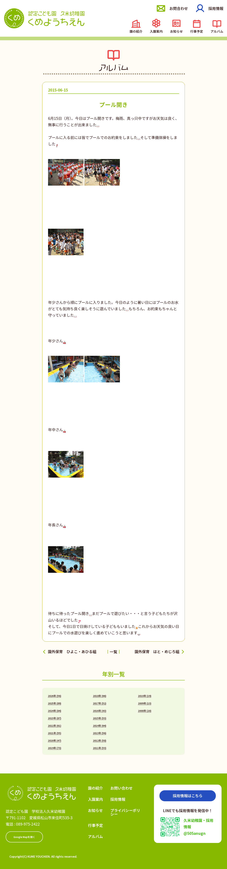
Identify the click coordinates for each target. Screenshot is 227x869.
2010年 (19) (144, 696)
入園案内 (156, 31)
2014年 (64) (99, 725)
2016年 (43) (99, 710)
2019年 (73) (54, 748)
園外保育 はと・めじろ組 (157, 651)
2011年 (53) (99, 748)
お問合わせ (178, 8)
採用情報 (215, 8)
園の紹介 (136, 31)
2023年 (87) (54, 718)
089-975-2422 (28, 824)
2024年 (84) (54, 710)
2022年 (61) (54, 725)
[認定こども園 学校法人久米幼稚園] (44, 18)
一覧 (113, 652)
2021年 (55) (54, 733)
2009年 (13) (144, 703)
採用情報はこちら (188, 795)
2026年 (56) (54, 696)
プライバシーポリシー (125, 812)
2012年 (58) (99, 740)
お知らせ (176, 31)
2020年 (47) (54, 740)
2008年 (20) (144, 710)
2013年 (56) (99, 733)
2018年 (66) (99, 696)
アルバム (217, 31)
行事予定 (196, 31)
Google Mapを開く (24, 837)
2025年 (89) (54, 703)
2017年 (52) (99, 703)
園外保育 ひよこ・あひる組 (72, 651)
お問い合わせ (121, 788)
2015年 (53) (99, 718)
